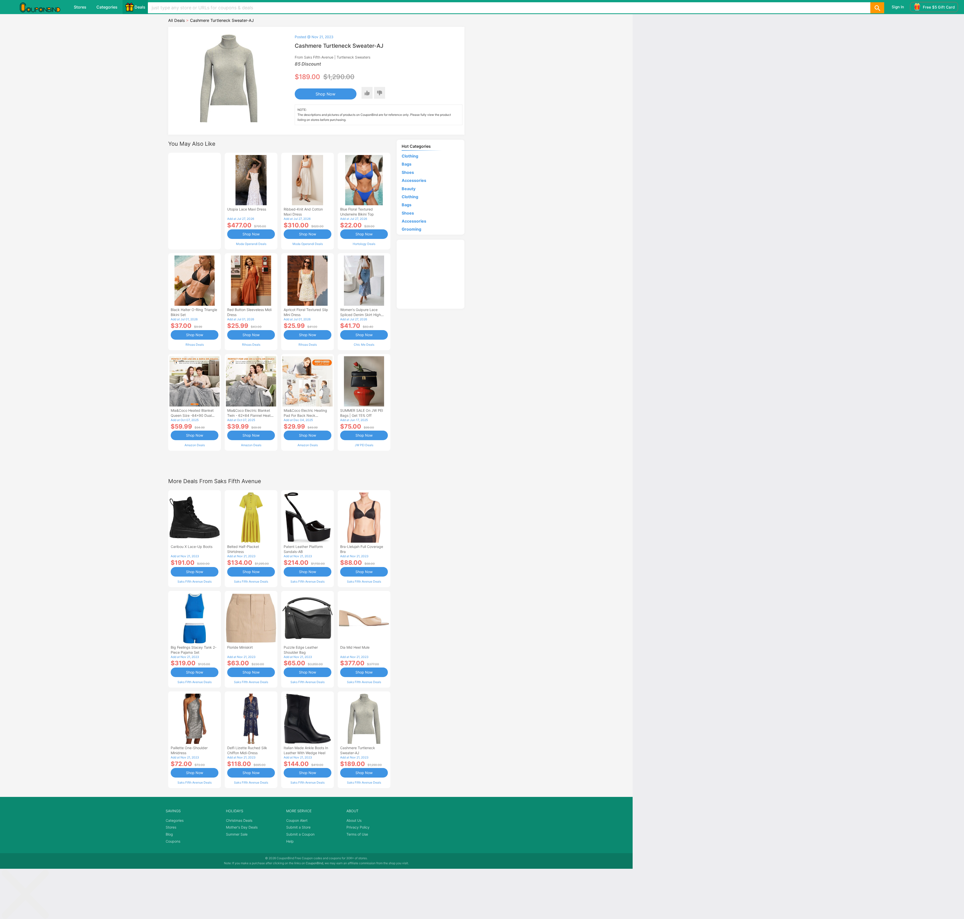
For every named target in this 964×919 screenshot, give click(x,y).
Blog (169, 834)
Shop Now (325, 93)
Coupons (173, 841)
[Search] (877, 7)
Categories (106, 7)
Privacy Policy (358, 827)
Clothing (410, 156)
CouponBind (314, 863)
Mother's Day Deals (242, 827)
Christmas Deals (239, 820)
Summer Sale (237, 834)
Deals (140, 7)
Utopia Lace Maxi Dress (246, 209)
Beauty (408, 188)
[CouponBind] (44, 7)
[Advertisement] (194, 200)
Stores (80, 7)
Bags (406, 164)
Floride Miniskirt (240, 647)
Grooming (411, 229)
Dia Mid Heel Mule (355, 647)
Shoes (408, 172)
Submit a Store (298, 827)
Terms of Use (357, 834)
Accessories (414, 180)
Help (290, 841)
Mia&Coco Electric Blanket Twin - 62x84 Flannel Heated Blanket (251, 415)
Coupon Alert (297, 820)
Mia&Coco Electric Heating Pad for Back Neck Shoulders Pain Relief (305, 415)
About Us (354, 820)
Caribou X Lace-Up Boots (191, 546)
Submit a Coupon (300, 834)
